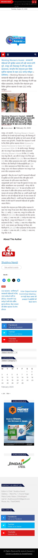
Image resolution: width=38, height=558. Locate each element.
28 (22, 383)
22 (27, 380)
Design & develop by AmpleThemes (19, 554)
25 (7, 383)
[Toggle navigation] (8, 55)
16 (32, 377)
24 (2, 383)
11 (7, 377)
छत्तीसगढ (3, 286)
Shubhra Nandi (9, 262)
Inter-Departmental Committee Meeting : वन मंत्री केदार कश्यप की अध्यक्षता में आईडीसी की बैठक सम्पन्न (28, 296)
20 (18, 380)
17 (2, 380)
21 (22, 380)
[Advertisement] (19, 22)
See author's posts (11, 267)
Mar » (8, 393)
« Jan (3, 393)
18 (7, 380)
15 (27, 377)
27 (18, 383)
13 (17, 377)
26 (12, 383)
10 (2, 377)
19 (12, 380)
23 (32, 380)
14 (22, 377)
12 (12, 377)
